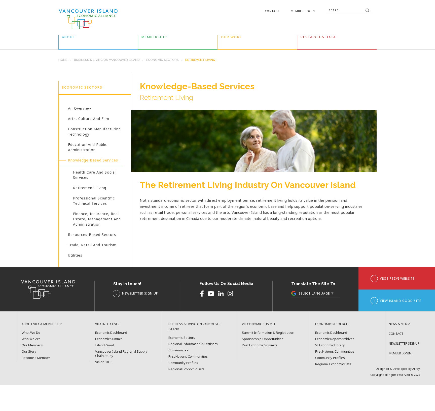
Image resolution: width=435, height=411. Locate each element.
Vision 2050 (103, 362)
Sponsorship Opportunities (262, 339)
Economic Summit (108, 339)
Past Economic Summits (259, 345)
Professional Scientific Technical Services (94, 202)
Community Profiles (183, 363)
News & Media (399, 324)
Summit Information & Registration (268, 333)
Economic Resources (332, 324)
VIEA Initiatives (107, 324)
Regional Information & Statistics (193, 344)
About (69, 38)
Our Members (32, 345)
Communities (178, 350)
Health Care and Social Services (94, 176)
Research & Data (318, 38)
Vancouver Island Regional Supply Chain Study (121, 353)
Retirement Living (89, 189)
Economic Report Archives (334, 339)
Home (62, 60)
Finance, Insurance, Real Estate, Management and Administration (97, 220)
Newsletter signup (404, 343)
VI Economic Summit (258, 324)
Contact (272, 11)
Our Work (231, 38)
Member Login (303, 11)
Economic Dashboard (111, 333)
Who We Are (31, 339)
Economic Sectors (162, 60)
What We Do (31, 333)
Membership (154, 38)
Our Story (29, 351)
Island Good (104, 345)
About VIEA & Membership (42, 324)
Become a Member (36, 358)
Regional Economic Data (186, 369)
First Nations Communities (188, 356)
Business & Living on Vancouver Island (107, 60)
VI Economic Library (330, 345)
